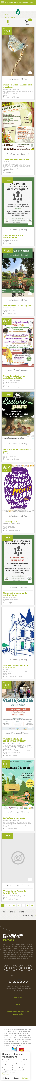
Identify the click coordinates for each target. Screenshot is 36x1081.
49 (23, 905)
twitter (14, 968)
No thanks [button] (6, 1078)
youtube (29, 968)
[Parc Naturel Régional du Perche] (18, 12)
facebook (7, 968)
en (32, 6)
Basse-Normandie (21, 1050)
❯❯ (32, 905)
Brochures (18, 997)
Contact (18, 1004)
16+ (13, 905)
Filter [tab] (27, 25)
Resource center (7, 2)
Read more (5, 1074)
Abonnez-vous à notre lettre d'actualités (18, 1013)
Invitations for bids (21, 2)
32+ (19, 905)
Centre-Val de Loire (14, 1050)
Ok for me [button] (25, 1078)
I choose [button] (16, 1078)
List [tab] (9, 25)
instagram (22, 968)
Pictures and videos (18, 976)
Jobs (31, 2)
